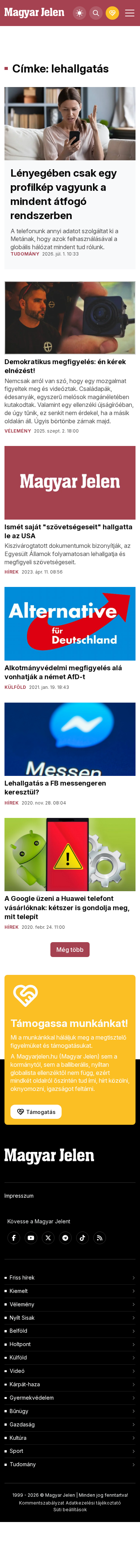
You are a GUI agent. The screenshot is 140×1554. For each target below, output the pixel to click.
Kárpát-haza (25, 1384)
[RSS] (99, 1238)
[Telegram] (65, 1238)
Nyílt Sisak (22, 1317)
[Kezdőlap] (34, 13)
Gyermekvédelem (32, 1397)
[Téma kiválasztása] (79, 13)
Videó (17, 1371)
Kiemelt (19, 1291)
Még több (70, 949)
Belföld (18, 1330)
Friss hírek (22, 1277)
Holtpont (20, 1344)
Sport (16, 1451)
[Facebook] (13, 1238)
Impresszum (19, 1195)
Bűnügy (19, 1411)
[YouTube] (31, 1238)
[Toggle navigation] (129, 13)
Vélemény (22, 1304)
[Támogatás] (112, 13)
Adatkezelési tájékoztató (93, 1503)
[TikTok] (82, 1238)
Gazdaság (22, 1424)
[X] (48, 1238)
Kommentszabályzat (41, 1503)
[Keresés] (96, 13)
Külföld (18, 1357)
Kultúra (18, 1438)
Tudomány (23, 1464)
